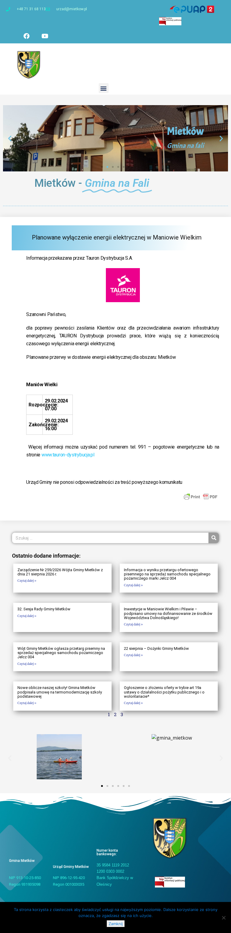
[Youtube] (44, 36)
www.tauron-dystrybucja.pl (68, 455)
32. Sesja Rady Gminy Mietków (43, 609)
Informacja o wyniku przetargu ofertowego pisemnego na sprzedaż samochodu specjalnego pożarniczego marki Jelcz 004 (167, 574)
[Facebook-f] (26, 36)
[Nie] (223, 918)
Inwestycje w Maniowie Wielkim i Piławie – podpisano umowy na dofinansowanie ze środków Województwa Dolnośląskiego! (168, 613)
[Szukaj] (213, 538)
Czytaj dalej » (26, 581)
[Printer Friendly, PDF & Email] (200, 496)
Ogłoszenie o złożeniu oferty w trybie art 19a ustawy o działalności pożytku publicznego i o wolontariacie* (164, 692)
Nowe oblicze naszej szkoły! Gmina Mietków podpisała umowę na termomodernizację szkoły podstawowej (59, 692)
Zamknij (116, 923)
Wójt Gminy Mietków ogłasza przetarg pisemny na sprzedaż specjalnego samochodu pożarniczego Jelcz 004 (61, 652)
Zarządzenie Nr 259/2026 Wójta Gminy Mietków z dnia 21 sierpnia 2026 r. (60, 572)
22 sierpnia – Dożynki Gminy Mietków (156, 648)
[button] (104, 88)
